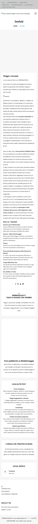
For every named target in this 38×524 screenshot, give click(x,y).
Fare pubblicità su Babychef (9, 494)
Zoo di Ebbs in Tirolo (9, 272)
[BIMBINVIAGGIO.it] (19, 293)
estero (22, 26)
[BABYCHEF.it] (2, 486)
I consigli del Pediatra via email (19, 444)
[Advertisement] (19, 50)
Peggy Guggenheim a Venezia (19, 398)
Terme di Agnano (19, 389)
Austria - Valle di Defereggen (12, 234)
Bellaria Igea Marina (19, 426)
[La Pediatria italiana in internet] (8, 7)
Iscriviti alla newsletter (12, 449)
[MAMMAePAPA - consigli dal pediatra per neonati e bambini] (12, 2)
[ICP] (3, 2)
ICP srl (28, 518)
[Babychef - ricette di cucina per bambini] (5, 5)
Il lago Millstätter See (10, 262)
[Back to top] (34, 519)
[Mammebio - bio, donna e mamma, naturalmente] (23, 2)
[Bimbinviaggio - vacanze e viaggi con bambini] (16, 5)
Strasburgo (19, 407)
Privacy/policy (5, 491)
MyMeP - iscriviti (6, 510)
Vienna (5, 243)
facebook (12, 471)
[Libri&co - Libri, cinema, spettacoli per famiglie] (28, 5)
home (15, 26)
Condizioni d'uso (6, 488)
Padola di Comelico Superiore (19, 417)
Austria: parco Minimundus (11, 225)
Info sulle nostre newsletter (9, 507)
